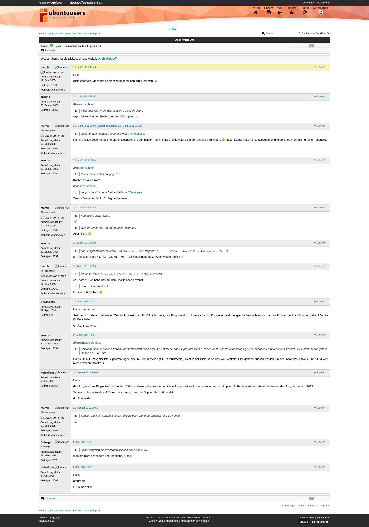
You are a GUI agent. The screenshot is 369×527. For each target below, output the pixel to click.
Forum (268, 8)
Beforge (46, 442)
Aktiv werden (55, 33)
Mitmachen (320, 8)
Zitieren (321, 67)
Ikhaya (292, 8)
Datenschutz (173, 521)
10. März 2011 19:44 (84, 67)
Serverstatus (202, 521)
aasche (45, 97)
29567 (54, 385)
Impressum (188, 521)
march (45, 67)
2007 (54, 460)
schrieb (89, 104)
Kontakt (161, 521)
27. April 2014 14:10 (84, 335)
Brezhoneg (48, 302)
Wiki (280, 8)
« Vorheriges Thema (293, 505)
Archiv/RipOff (92, 33)
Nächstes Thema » (318, 505)
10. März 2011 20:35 (84, 160)
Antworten (50, 50)
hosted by (45, 2)
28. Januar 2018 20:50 (85, 407)
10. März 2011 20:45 (84, 207)
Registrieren (323, 2)
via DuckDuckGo (320, 33)
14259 (54, 109)
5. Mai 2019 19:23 (83, 467)
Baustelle (202, 140)
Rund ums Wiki (73, 33)
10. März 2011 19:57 (84, 96)
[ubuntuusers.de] (63, 16)
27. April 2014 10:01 (84, 301)
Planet (305, 8)
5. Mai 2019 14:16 (83, 442)
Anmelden (308, 2)
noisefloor (47, 373)
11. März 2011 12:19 (84, 242)
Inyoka (55, 517)
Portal (256, 8)
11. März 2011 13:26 (84, 266)
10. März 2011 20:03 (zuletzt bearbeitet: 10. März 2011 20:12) (107, 125)
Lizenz (152, 521)
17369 (54, 85)
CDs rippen (127, 116)
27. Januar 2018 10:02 (85, 372)
